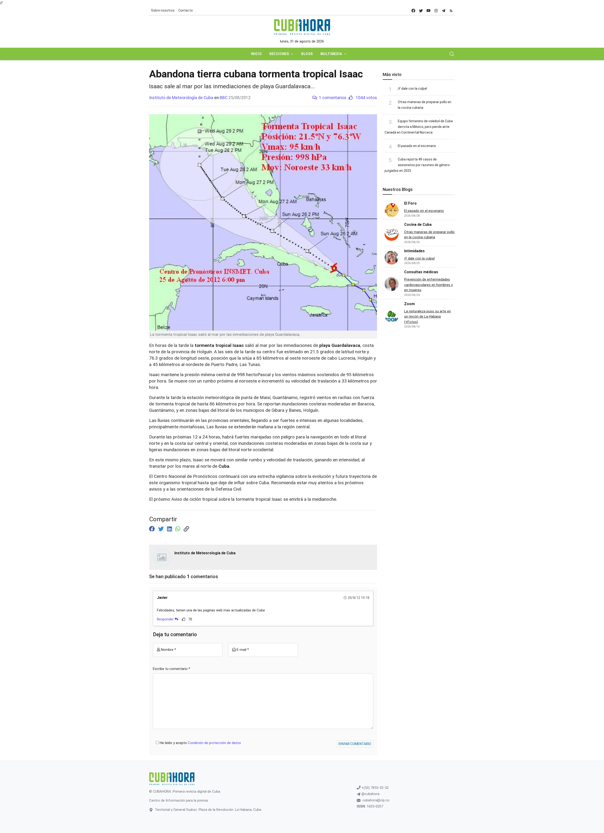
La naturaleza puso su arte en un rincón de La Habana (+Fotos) (427, 316)
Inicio (256, 54)
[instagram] (436, 10)
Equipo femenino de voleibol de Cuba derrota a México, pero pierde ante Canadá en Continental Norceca (419, 126)
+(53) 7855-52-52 (375, 788)
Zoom (409, 304)
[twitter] (421, 10)
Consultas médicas (421, 272)
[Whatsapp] (178, 529)
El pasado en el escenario (417, 146)
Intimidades (414, 251)
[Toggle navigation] (452, 54)
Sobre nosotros (163, 10)
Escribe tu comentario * (171, 669)
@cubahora (370, 794)
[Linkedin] (170, 529)
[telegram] (443, 10)
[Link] (186, 529)
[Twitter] (161, 529)
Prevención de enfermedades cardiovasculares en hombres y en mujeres (428, 284)
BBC (223, 97)
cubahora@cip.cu (375, 800)
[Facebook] (152, 529)
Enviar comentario (355, 744)
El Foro (410, 203)
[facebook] (413, 10)
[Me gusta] (183, 619)
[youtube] (428, 10)
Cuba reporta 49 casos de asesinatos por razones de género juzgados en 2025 (417, 164)
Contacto (185, 10)
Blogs (307, 54)
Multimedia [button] (331, 54)
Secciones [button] (279, 54)
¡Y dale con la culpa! (412, 88)
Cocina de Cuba (418, 224)
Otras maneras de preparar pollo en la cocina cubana (429, 235)
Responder (166, 619)
